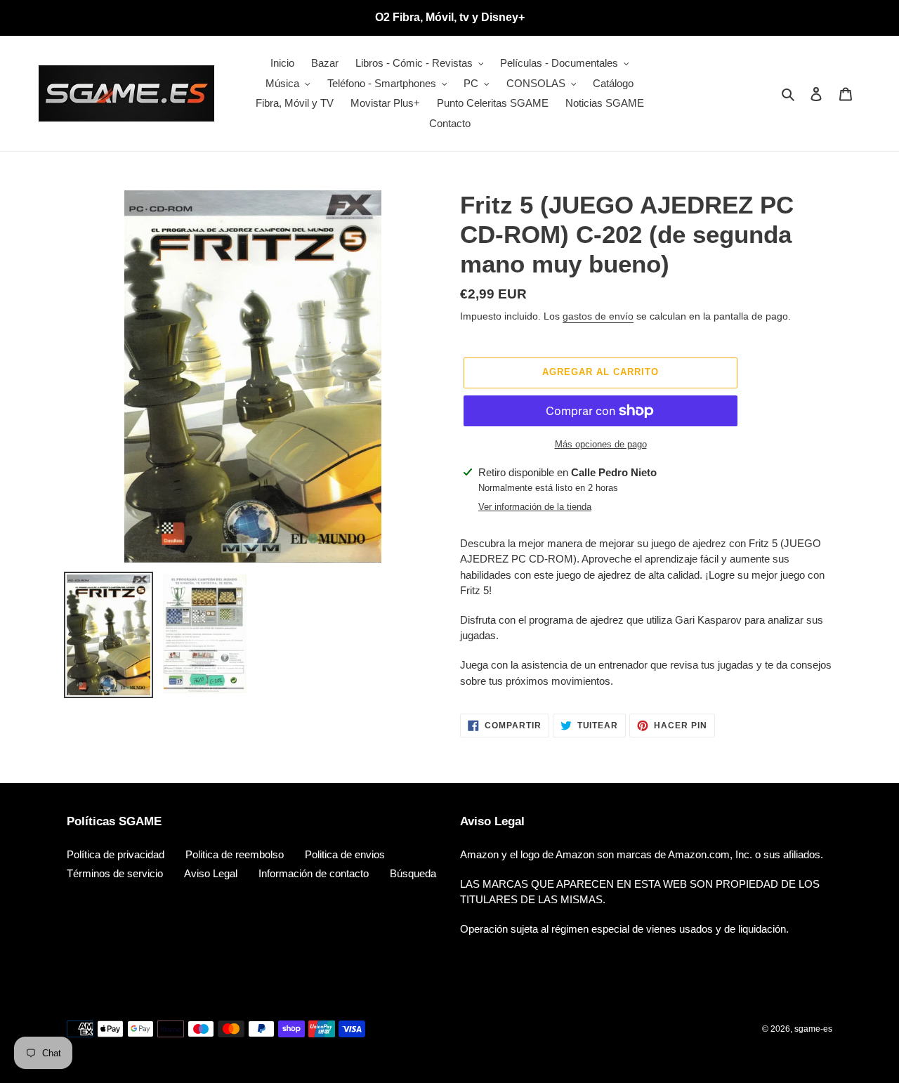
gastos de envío (598, 316)
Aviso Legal (210, 873)
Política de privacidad (115, 854)
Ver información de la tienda (534, 506)
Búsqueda (413, 873)
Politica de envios (345, 854)
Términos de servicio (115, 873)
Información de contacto (313, 873)
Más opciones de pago (601, 444)
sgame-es (813, 1029)
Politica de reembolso (234, 854)
